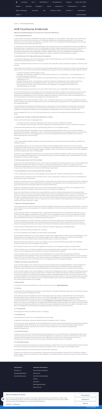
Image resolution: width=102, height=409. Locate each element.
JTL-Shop (94, 407)
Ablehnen (85, 403)
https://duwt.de (80, 59)
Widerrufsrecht (37, 387)
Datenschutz (16, 404)
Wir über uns (17, 370)
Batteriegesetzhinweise (39, 384)
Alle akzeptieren (85, 395)
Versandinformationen (20, 376)
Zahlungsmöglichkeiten (20, 373)
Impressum (9, 404)
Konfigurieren (85, 399)
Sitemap (35, 379)
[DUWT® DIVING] (16, 2)
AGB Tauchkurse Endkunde (40, 370)
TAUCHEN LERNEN (81, 14)
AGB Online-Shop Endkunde (40, 376)
